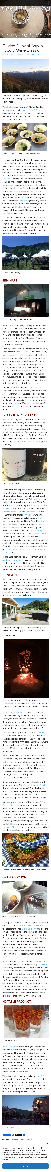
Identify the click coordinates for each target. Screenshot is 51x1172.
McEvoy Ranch (9, 762)
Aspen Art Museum (25, 765)
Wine (29, 1140)
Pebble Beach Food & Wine (27, 175)
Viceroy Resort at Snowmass (33, 925)
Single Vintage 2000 (12, 511)
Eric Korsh (42, 355)
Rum (22, 1140)
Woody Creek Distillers (13, 527)
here (10, 552)
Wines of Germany (11, 805)
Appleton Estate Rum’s (12, 560)
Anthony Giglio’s (38, 387)
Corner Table (41, 961)
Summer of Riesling (11, 827)
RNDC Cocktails (9, 1046)
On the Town (34, 54)
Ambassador (32, 511)
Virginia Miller (10, 54)
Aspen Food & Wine (31, 110)
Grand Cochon (40, 533)
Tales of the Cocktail (25, 441)
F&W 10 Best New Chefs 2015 (22, 191)
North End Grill (16, 355)
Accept (25, 1166)
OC (7, 200)
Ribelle (18, 207)
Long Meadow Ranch (35, 785)
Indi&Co (41, 1076)
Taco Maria (24, 200)
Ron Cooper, (28, 514)
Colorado (14, 1140)
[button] (47, 1143)
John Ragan (29, 358)
